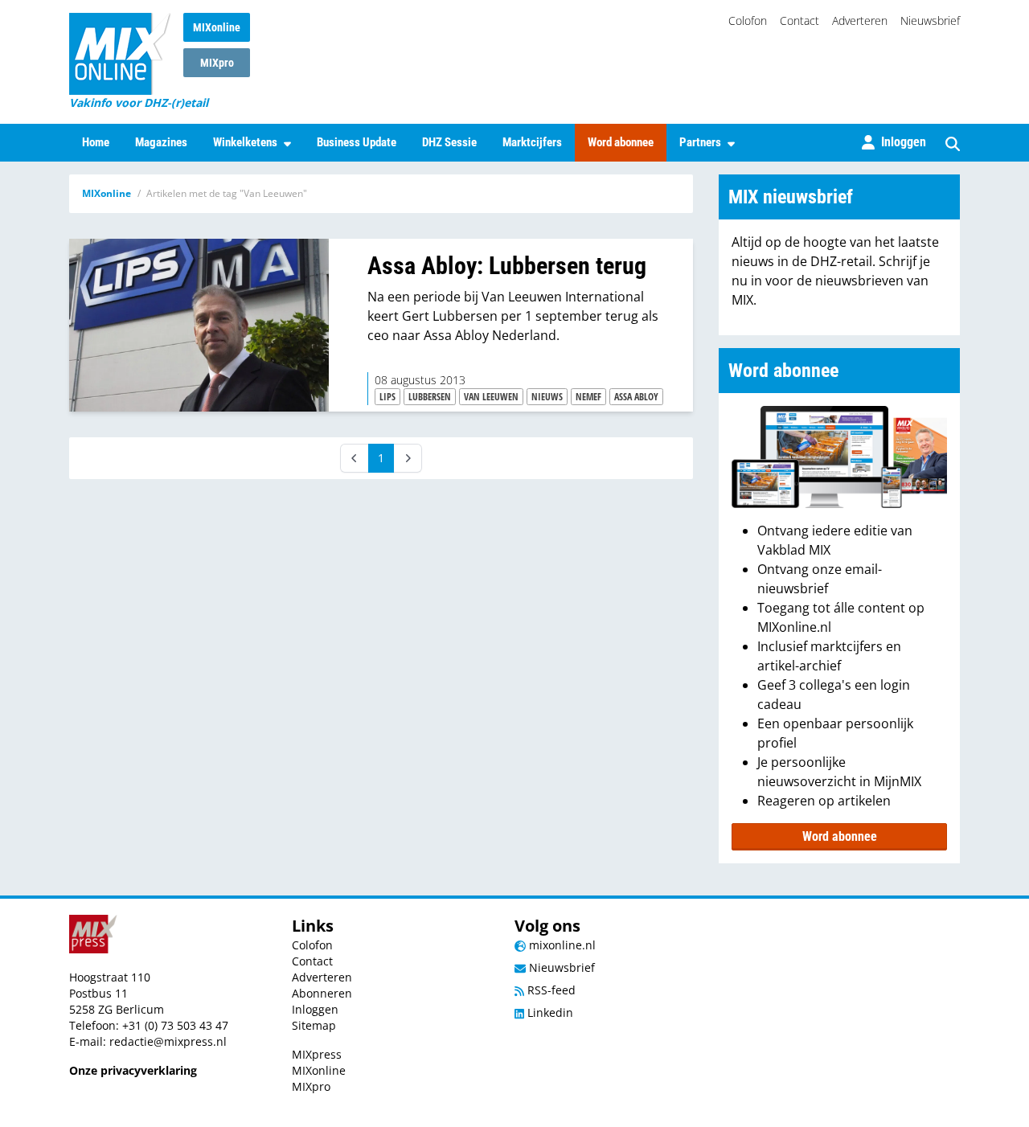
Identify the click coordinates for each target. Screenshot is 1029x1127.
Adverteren (860, 20)
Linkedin (548, 1012)
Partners (700, 142)
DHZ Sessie (449, 142)
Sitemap (314, 1025)
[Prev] (354, 458)
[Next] (407, 458)
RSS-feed (550, 990)
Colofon (747, 20)
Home (95, 142)
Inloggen (315, 1009)
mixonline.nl (561, 945)
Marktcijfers (532, 142)
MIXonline (216, 27)
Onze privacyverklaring (133, 1070)
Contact (799, 20)
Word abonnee (621, 142)
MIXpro (217, 62)
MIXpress (317, 1054)
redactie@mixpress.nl (168, 1041)
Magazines (161, 142)
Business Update (356, 142)
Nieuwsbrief (930, 20)
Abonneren (322, 993)
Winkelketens (245, 142)
